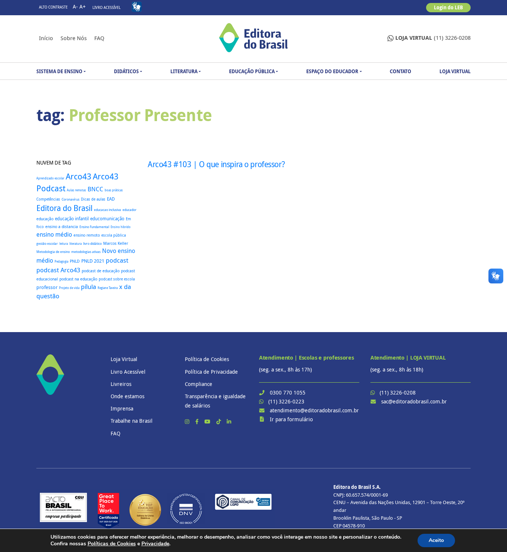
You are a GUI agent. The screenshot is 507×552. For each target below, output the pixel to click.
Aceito (436, 540)
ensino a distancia (61, 226)
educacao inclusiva (107, 210)
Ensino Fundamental (94, 227)
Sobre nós (73, 38)
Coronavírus (70, 199)
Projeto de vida (69, 288)
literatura (75, 243)
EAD (111, 199)
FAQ (99, 38)
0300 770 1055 (287, 392)
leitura (63, 244)
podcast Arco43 (58, 270)
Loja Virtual (455, 71)
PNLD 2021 (92, 261)
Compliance (198, 383)
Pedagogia (61, 261)
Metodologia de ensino (53, 251)
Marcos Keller (115, 243)
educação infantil (72, 218)
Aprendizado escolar (50, 178)
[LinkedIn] (229, 421)
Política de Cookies (207, 359)
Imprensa (122, 408)
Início (46, 38)
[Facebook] (197, 421)
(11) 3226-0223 (286, 401)
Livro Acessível (106, 7)
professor (47, 287)
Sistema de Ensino (59, 71)
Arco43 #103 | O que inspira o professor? (216, 164)
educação (44, 218)
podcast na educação (78, 279)
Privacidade (155, 543)
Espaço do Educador (332, 71)
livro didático (92, 243)
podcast (117, 260)
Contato (400, 71)
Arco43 (78, 176)
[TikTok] (219, 421)
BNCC (95, 189)
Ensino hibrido (121, 227)
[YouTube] (208, 421)
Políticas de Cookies (112, 543)
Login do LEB (448, 7)
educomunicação (107, 218)
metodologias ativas (86, 252)
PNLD (75, 261)
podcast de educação (101, 270)
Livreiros (121, 383)
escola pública (113, 235)
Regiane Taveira (108, 288)
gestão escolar (47, 243)
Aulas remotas (76, 190)
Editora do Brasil (64, 208)
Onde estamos (127, 396)
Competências (48, 199)
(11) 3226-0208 (433, 38)
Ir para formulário (291, 419)
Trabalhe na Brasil (132, 420)
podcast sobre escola (117, 279)
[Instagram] (188, 421)
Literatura (183, 71)
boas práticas (114, 190)
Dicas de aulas (93, 199)
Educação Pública (252, 71)
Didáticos (126, 71)
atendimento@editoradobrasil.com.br (314, 410)
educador (129, 210)
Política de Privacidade (211, 371)
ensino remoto (86, 235)
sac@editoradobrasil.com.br (414, 401)
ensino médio (54, 234)
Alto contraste (53, 7)
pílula (88, 287)
